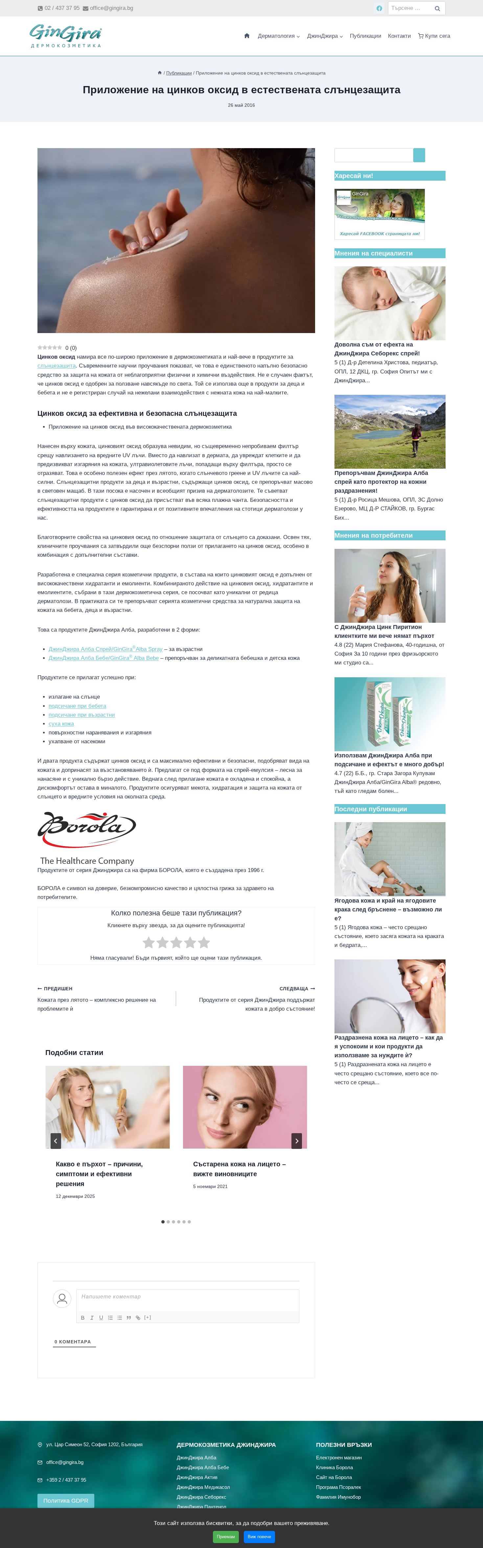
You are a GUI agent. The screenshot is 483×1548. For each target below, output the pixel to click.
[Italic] (92, 1318)
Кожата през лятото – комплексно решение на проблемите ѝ (96, 999)
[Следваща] (296, 1141)
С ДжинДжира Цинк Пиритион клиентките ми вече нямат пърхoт (384, 631)
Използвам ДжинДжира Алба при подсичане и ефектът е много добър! (389, 760)
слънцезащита (56, 366)
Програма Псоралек (338, 1487)
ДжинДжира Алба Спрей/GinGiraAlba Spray (106, 649)
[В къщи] (159, 73)
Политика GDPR (65, 1500)
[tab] (163, 1221)
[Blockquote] (128, 1318)
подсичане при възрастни (82, 715)
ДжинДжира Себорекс (201, 1496)
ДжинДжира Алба (196, 1457)
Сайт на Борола (334, 1477)
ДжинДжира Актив (197, 1477)
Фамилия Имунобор (338, 1496)
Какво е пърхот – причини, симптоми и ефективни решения (99, 1173)
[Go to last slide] (56, 1141)
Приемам (226, 1536)
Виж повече (259, 1536)
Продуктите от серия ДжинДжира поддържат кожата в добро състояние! (257, 999)
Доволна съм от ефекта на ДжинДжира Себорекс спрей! (377, 349)
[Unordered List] (119, 1318)
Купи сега (437, 36)
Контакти (399, 36)
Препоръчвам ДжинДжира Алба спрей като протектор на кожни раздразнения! (381, 482)
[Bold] (82, 1318)
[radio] (149, 943)
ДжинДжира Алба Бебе (203, 1467)
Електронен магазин (339, 1457)
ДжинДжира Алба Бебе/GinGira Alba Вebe (104, 658)
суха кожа (61, 724)
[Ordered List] (110, 1318)
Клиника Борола (334, 1467)
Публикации (365, 36)
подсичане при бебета (77, 706)
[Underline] (101, 1318)
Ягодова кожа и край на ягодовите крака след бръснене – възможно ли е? (388, 909)
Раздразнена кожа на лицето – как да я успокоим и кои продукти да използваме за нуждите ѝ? (388, 1046)
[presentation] (107, 1107)
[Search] (419, 155)
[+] (147, 1317)
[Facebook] (379, 8)
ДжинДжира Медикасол (203, 1487)
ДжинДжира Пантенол (201, 1506)
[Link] (138, 1318)
